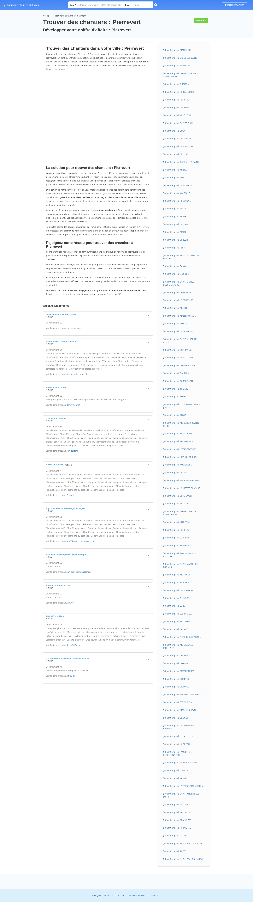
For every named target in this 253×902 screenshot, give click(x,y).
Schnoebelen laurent (76, 374)
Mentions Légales (137, 895)
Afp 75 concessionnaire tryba (80, 541)
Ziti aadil (70, 675)
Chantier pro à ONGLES (176, 770)
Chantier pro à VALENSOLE (178, 138)
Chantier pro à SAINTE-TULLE (179, 123)
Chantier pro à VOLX (175, 130)
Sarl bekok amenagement (78, 571)
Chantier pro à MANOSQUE (178, 50)
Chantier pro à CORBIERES (178, 292)
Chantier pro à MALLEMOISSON (180, 315)
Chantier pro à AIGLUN (176, 232)
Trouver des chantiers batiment (70, 15)
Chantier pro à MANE (175, 216)
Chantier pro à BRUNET (176, 717)
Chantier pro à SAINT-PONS (178, 433)
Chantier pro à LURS (175, 605)
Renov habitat (73, 404)
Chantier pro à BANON (176, 266)
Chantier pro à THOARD (176, 388)
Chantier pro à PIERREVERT (178, 99)
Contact (154, 895)
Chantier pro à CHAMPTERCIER (180, 365)
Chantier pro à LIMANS (176, 835)
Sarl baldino (72, 450)
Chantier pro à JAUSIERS (177, 273)
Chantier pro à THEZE (175, 851)
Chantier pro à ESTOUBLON (178, 702)
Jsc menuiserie (73, 328)
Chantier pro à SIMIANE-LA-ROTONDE (183, 480)
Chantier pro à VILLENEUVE (178, 115)
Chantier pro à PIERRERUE (178, 530)
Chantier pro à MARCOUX (177, 522)
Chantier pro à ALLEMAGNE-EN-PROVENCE (179, 555)
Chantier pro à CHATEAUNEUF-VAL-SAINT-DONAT (181, 513)
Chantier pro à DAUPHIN (177, 373)
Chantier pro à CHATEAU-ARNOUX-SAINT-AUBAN (181, 75)
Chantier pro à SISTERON (177, 65)
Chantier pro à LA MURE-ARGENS (181, 762)
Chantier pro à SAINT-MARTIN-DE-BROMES (181, 565)
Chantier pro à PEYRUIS (176, 154)
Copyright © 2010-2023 (102, 895)
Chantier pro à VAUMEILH (177, 778)
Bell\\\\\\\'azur (73, 645)
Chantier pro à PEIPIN (175, 247)
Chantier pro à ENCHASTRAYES (180, 590)
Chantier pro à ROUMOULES (179, 441)
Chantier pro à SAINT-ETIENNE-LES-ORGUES (181, 257)
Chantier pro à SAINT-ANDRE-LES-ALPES (180, 341)
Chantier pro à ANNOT (176, 323)
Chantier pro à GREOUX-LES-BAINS (182, 162)
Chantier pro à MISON (176, 308)
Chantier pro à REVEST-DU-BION (181, 457)
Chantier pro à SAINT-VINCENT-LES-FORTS (181, 795)
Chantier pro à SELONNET (177, 679)
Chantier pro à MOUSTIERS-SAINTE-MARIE (181, 424)
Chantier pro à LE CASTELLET (179, 736)
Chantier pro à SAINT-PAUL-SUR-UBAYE (184, 859)
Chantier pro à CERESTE (176, 239)
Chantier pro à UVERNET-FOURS (180, 449)
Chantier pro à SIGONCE (177, 686)
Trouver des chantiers (22, 5)
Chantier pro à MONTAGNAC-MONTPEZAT (178, 646)
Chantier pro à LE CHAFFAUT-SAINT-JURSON (181, 406)
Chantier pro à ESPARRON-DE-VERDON (184, 694)
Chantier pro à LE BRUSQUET (179, 300)
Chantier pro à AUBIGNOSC (178, 464)
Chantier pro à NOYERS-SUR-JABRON (183, 637)
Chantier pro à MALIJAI (176, 169)
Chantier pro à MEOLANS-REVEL (180, 710)
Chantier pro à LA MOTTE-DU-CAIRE (182, 488)
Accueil (46, 15)
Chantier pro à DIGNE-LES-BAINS (181, 57)
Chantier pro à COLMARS (177, 655)
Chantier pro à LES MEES (177, 107)
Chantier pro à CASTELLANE (178, 185)
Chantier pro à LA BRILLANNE (179, 331)
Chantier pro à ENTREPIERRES (179, 671)
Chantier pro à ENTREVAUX (178, 349)
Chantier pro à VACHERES (177, 812)
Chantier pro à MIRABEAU (177, 545)
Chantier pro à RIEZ (174, 177)
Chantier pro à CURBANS (177, 663)
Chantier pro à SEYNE (175, 208)
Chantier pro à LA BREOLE (177, 744)
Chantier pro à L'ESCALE (176, 224)
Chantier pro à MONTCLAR (178, 574)
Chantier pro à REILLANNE (178, 200)
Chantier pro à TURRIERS (177, 582)
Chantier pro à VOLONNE (177, 193)
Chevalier (71, 495)
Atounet (70, 602)
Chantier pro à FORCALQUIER (179, 92)
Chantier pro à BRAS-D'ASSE (179, 495)
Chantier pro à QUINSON (177, 598)
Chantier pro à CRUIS (175, 472)
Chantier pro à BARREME (177, 537)
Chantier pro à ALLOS (175, 415)
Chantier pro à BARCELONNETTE (181, 146)
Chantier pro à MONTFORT (178, 621)
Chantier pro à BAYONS (176, 804)
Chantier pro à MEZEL (175, 396)
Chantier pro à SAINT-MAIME (179, 357)
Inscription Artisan (235, 5)
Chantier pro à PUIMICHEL (178, 827)
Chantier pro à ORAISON (177, 84)
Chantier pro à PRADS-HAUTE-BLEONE (183, 843)
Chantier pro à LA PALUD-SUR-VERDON (184, 786)
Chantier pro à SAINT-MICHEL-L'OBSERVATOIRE (179, 283)
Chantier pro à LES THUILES (178, 613)
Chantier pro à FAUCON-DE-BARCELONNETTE (177, 753)
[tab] (98, 315)
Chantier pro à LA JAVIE (176, 629)
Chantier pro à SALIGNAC (177, 503)
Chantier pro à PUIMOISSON (179, 381)
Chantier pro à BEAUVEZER (178, 820)
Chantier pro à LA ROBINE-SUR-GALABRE (179, 727)
